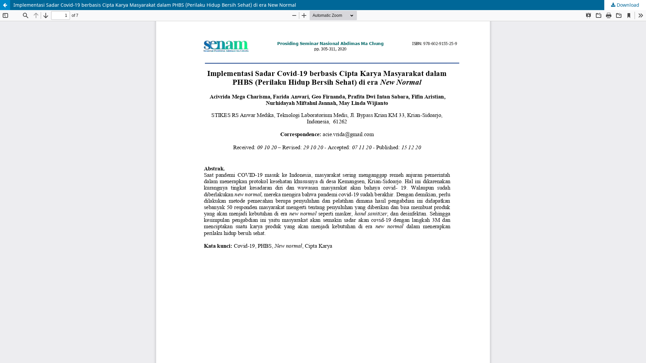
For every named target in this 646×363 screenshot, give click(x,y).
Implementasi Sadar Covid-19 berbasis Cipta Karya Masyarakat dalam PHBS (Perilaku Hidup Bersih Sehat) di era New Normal (154, 5)
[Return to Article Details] (5, 5)
